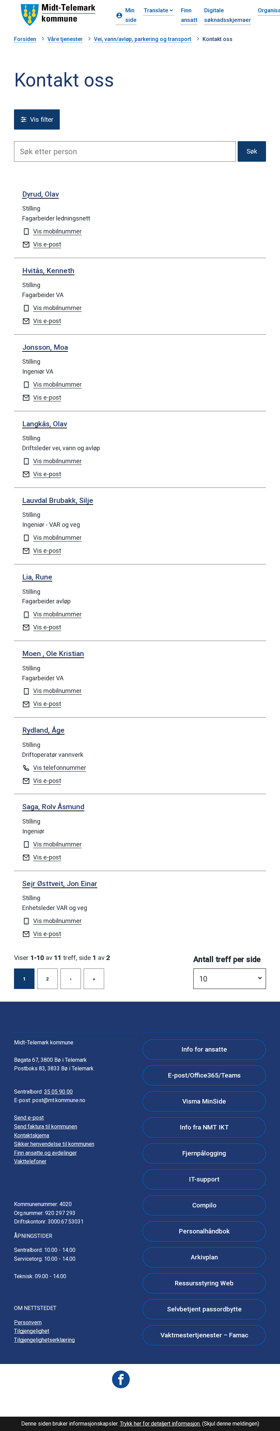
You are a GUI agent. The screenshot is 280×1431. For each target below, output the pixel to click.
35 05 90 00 (58, 1091)
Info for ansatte (204, 1049)
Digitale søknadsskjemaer (227, 15)
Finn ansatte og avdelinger (45, 1153)
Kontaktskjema (31, 1135)
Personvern (28, 1322)
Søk (252, 151)
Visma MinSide (204, 1101)
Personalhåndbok (204, 1231)
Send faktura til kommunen (45, 1126)
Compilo (204, 1205)
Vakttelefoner (30, 1161)
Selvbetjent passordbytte (204, 1309)
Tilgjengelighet (31, 1331)
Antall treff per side (227, 959)
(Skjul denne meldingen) (230, 1423)
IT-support (204, 1179)
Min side (131, 15)
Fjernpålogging (204, 1153)
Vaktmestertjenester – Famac (204, 1335)
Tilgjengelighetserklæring (44, 1340)
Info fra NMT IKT (204, 1127)
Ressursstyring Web (204, 1283)
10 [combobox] (203, 978)
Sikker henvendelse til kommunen (54, 1144)
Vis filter (42, 119)
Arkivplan (204, 1257)
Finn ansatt (189, 15)
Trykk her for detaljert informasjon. (160, 1423)
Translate (155, 10)
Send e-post (29, 1117)
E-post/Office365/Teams (204, 1075)
